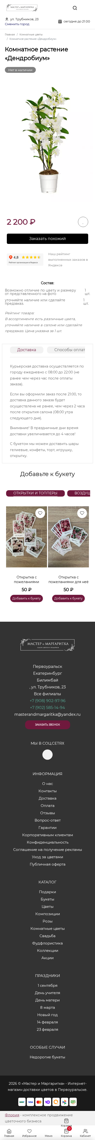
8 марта (47, 1007)
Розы (48, 921)
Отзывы (47, 813)
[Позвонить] (86, 8)
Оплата (48, 805)
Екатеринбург (47, 673)
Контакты (47, 791)
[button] (83, 548)
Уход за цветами (47, 857)
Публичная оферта (48, 864)
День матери (47, 1000)
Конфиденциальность (47, 842)
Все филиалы (47, 694)
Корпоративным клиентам (47, 835)
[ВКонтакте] (63, 8)
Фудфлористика (47, 943)
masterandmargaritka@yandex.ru (47, 714)
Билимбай (47, 680)
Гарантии (47, 827)
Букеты (47, 899)
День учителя (47, 992)
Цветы (48, 906)
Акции (47, 957)
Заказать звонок (47, 724)
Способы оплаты (71, 349)
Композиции (47, 914)
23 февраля (47, 1029)
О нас (47, 783)
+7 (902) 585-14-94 (47, 707)
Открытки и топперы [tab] (35, 493)
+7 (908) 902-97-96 (48, 700)
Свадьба (47, 936)
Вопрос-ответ (48, 820)
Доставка (26, 349)
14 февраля (47, 1022)
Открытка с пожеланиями (26, 579)
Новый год (47, 1014)
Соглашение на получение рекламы (47, 849)
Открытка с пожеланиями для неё (68, 579)
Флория (12, 1115)
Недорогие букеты (47, 1057)
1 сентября (47, 985)
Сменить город (17, 24)
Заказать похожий (47, 238)
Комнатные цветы (47, 928)
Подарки (47, 892)
